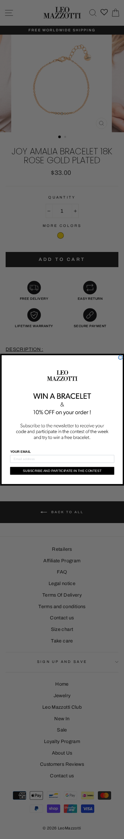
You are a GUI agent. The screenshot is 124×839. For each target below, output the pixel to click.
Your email (20, 451)
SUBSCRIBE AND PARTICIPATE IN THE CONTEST (62, 471)
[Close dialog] (120, 357)
